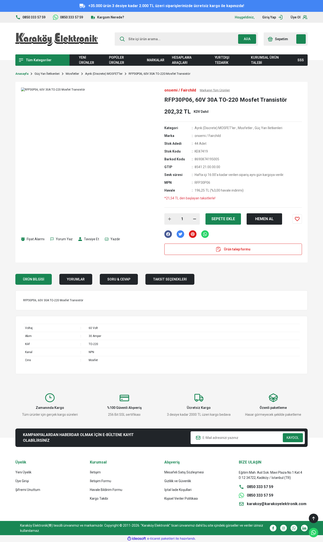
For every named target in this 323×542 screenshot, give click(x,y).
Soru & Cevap (118, 279)
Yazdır (115, 239)
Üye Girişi (22, 481)
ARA (247, 39)
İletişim (95, 472)
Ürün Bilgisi (33, 279)
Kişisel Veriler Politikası (181, 498)
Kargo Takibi (99, 498)
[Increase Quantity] (169, 219)
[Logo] (56, 39)
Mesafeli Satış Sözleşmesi (184, 472)
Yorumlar (76, 279)
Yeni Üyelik (23, 472)
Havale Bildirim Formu (106, 490)
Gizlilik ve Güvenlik (177, 481)
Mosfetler (245, 128)
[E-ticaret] (161, 539)
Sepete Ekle (223, 219)
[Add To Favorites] (297, 219)
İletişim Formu (100, 481)
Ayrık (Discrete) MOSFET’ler (215, 128)
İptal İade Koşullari (178, 490)
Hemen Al (264, 219)
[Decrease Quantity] (194, 219)
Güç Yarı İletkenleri (268, 128)
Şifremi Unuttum (27, 490)
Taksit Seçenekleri (170, 279)
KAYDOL (293, 438)
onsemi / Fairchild (208, 136)
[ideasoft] (136, 538)
